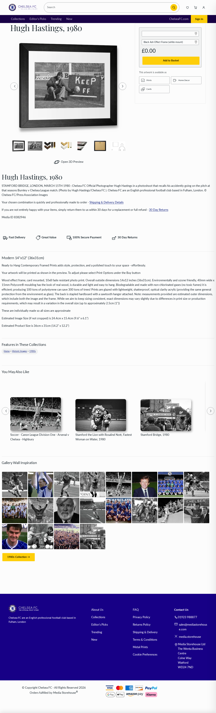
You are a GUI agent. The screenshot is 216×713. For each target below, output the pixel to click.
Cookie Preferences (145, 654)
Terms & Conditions (145, 639)
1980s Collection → (18, 557)
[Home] (24, 7)
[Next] (122, 86)
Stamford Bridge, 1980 (155, 434)
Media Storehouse (64, 692)
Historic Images (19, 351)
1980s (32, 351)
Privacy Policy (141, 617)
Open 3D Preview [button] (71, 161)
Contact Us (181, 609)
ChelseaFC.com (178, 19)
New (69, 19)
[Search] (173, 7)
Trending (56, 19)
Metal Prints (140, 647)
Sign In (199, 19)
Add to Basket (171, 60)
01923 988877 (187, 617)
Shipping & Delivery (145, 632)
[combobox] (108, 7)
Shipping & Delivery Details (106, 202)
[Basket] (195, 7)
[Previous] (14, 86)
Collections (18, 19)
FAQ (136, 609)
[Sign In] (203, 7)
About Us (97, 609)
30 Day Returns (158, 209)
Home (7, 351)
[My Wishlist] (187, 7)
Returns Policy (142, 624)
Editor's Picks (38, 19)
